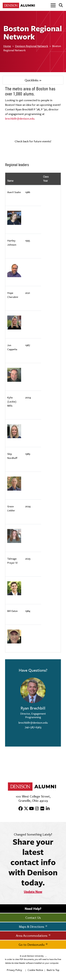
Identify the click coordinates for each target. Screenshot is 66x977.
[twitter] (24, 808)
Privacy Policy (14, 970)
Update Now (33, 891)
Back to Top (53, 970)
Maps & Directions (32, 926)
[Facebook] (19, 808)
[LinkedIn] (46, 808)
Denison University (35, 956)
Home (7, 46)
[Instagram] (35, 808)
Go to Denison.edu (32, 944)
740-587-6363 (33, 727)
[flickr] (41, 808)
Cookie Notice (35, 970)
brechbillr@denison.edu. (20, 118)
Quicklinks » (33, 80)
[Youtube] (30, 808)
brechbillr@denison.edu (33, 722)
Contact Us (33, 917)
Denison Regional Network (31, 46)
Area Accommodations (32, 935)
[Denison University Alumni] (19, 5)
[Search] (59, 5)
